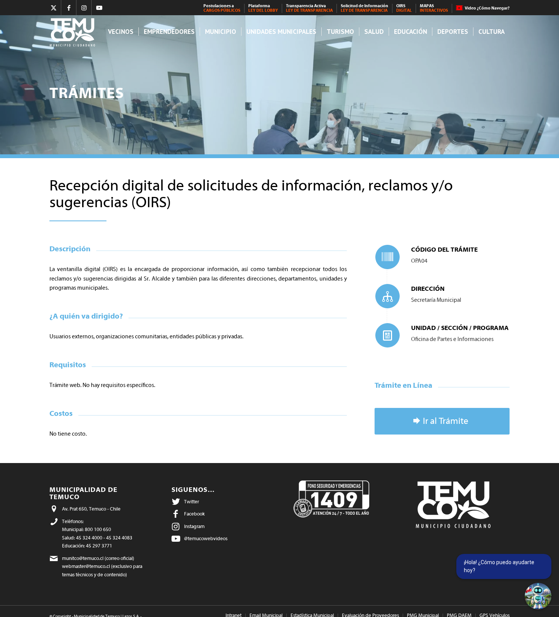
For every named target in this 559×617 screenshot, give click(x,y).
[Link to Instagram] (83, 7)
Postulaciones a (221, 8)
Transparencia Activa (309, 8)
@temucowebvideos (205, 538)
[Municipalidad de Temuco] (74, 32)
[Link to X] (53, 7)
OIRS (404, 8)
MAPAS (434, 8)
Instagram (194, 526)
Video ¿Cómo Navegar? (487, 8)
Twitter (191, 501)
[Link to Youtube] (99, 7)
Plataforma (263, 8)
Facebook (194, 514)
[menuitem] (222, 8)
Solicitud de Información (364, 8)
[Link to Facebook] (68, 7)
